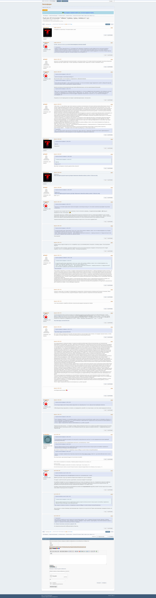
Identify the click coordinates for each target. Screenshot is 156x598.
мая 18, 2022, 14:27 (57, 515)
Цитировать (110, 35)
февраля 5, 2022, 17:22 (57, 289)
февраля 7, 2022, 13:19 (57, 414)
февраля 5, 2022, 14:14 (57, 242)
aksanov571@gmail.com (58, 316)
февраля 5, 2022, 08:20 (57, 139)
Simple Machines (49, 595)
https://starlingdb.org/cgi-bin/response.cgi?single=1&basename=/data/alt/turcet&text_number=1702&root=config (75, 175)
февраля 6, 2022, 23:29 (57, 341)
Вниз (43, 24)
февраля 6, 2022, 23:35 (57, 388)
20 (62, 24)
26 (70, 24)
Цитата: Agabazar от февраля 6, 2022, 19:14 (64, 329)
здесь (79, 12)
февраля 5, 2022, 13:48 (57, 225)
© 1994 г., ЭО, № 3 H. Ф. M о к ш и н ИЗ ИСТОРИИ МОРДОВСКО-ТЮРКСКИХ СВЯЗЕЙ (70, 44)
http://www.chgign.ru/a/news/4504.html (61, 320)
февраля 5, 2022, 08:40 (57, 187)
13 (53, 24)
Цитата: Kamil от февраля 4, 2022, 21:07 (63, 74)
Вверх (44, 531)
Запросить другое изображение (60, 568)
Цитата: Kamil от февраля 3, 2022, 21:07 (63, 80)
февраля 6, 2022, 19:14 (57, 312)
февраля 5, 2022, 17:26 (57, 301)
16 (56, 24)
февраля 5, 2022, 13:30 (57, 201)
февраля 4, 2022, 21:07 (57, 59)
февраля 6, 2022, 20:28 (57, 326)
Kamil (45, 59)
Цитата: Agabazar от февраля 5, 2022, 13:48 (64, 257)
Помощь (109, 595)
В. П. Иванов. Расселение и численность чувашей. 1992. (65, 523)
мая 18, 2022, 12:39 (57, 434)
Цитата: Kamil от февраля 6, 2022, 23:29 (63, 402)
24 (67, 24)
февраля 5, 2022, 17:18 (57, 255)
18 (59, 24)
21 (63, 24)
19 (60, 24)
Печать (112, 24)
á (49, 549)
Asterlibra (46, 434)
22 (64, 24)
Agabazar (46, 42)
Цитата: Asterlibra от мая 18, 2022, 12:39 (63, 472)
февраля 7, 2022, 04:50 (57, 399)
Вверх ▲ (113, 595)
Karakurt (46, 27)
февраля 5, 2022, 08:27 (57, 154)
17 (58, 24)
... (52, 24)
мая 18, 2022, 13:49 (57, 470)
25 (69, 24)
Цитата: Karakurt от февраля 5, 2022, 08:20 (64, 156)
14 (54, 24)
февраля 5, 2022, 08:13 (57, 104)
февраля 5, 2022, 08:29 (57, 172)
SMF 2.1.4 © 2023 (44, 595)
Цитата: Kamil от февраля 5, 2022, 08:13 (63, 141)
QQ (105, 35)
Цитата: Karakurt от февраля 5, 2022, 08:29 (64, 189)
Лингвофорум (46, 4)
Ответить (107, 24)
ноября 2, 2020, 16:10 (57, 42)
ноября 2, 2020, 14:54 (57, 27)
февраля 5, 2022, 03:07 (57, 71)
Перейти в (94, 536)
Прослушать (51, 568)
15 (55, 24)
